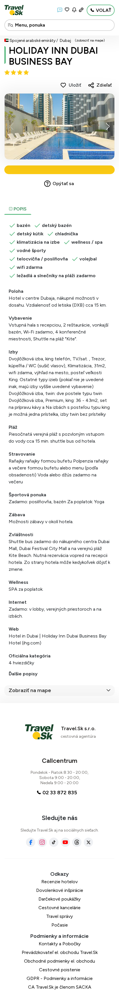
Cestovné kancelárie (59, 907)
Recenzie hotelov (59, 881)
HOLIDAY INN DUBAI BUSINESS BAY (53, 56)
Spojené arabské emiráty (32, 40)
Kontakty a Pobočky (60, 943)
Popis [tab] (19, 209)
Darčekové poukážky (59, 899)
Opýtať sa (63, 183)
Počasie (59, 925)
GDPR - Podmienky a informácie (60, 978)
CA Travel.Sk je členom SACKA (59, 987)
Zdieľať (104, 85)
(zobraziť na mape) (90, 40)
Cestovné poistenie (59, 969)
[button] (107, 126)
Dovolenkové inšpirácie (59, 890)
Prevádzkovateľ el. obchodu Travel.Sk (60, 952)
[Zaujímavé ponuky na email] (74, 9)
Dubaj (65, 40)
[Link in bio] (81, 9)
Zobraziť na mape (30, 690)
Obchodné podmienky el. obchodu (59, 961)
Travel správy (59, 916)
